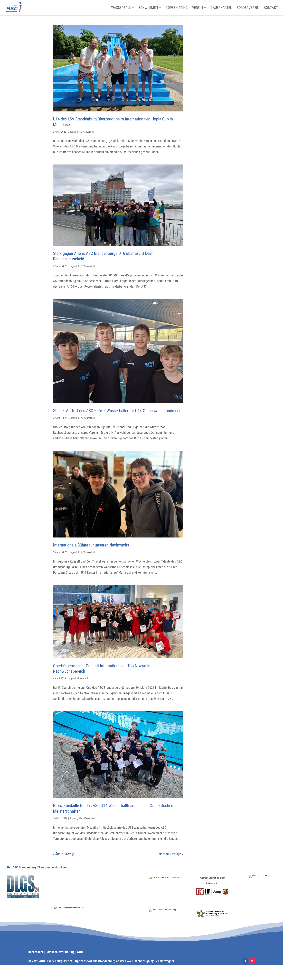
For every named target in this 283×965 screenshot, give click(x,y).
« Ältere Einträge (64, 854)
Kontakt (271, 8)
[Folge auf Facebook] (245, 961)
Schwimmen (148, 8)
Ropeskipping (177, 8)
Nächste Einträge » (171, 854)
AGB (80, 952)
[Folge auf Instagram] (252, 961)
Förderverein (248, 8)
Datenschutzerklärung (60, 952)
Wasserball (121, 8)
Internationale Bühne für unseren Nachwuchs (91, 545)
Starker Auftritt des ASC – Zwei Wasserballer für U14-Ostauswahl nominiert (116, 410)
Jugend (72, 131)
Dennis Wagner (164, 961)
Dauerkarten (221, 8)
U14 (79, 131)
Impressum (35, 952)
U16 (80, 266)
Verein (197, 8)
